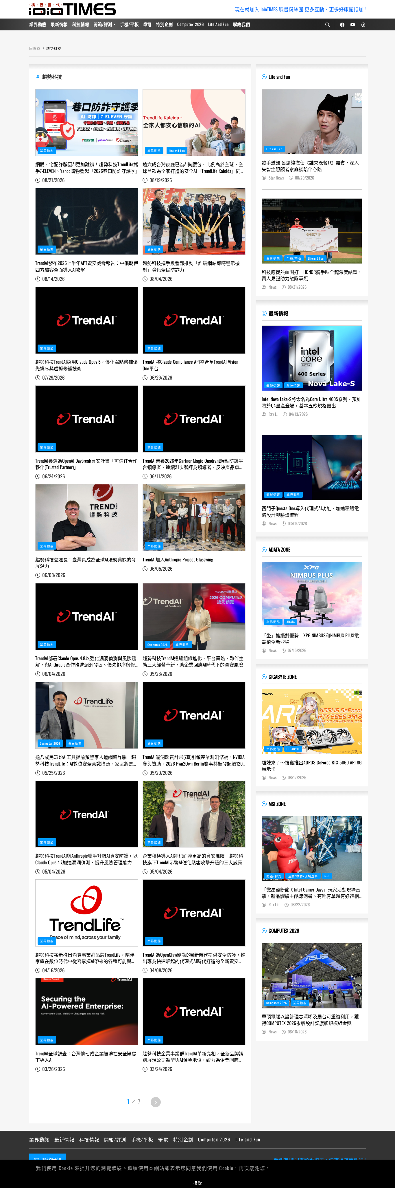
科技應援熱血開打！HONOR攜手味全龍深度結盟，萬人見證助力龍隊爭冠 (312, 275)
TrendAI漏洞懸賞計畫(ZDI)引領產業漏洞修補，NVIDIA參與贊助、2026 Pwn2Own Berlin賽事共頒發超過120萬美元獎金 (194, 760)
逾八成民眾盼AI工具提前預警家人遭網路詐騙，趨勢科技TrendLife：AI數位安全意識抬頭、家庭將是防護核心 (86, 760)
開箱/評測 (102, 24)
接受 (197, 1182)
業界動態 (37, 24)
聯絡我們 (241, 24)
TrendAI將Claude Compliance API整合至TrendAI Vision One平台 (190, 364)
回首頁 (34, 48)
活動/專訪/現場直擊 (303, 876)
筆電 (147, 24)
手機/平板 (129, 24)
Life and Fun (218, 24)
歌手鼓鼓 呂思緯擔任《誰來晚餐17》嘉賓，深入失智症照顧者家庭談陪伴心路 (310, 165)
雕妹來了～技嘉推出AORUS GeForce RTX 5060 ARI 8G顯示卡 (312, 765)
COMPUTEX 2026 (284, 930)
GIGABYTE (293, 748)
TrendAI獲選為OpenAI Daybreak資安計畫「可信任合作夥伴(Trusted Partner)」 (86, 464)
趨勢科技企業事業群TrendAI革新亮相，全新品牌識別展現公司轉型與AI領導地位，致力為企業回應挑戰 (193, 1056)
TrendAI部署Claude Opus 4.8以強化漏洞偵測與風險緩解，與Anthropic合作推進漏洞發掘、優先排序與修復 (85, 661)
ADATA (291, 621)
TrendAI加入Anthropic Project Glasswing (178, 559)
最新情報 (59, 24)
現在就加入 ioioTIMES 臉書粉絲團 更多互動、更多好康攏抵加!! (300, 9)
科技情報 (80, 24)
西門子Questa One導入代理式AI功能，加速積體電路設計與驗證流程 (310, 511)
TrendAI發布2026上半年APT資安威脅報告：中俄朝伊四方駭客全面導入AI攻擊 (86, 266)
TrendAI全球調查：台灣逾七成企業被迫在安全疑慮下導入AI (85, 1056)
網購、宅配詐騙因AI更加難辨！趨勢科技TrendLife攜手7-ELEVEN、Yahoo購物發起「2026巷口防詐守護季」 (86, 167)
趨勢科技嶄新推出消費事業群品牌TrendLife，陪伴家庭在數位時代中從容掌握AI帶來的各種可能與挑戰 (85, 957)
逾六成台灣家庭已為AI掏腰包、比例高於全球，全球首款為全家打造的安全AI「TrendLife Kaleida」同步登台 (194, 167)
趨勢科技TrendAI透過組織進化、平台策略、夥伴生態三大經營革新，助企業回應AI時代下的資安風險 (193, 661)
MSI (327, 876)
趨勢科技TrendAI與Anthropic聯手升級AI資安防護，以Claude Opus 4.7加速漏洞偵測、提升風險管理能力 (86, 858)
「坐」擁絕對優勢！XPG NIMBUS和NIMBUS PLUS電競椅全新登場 (310, 638)
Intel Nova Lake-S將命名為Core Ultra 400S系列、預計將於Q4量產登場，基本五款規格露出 (311, 402)
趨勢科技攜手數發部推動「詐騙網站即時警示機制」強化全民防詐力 (191, 266)
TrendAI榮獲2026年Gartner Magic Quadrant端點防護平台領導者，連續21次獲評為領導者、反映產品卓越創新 (193, 464)
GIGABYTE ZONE (283, 676)
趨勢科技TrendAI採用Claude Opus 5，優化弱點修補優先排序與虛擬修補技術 (86, 364)
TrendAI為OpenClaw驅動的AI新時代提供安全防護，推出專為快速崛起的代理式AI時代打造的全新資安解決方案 (194, 957)
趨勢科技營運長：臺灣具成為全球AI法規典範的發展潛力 (85, 562)
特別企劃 (164, 24)
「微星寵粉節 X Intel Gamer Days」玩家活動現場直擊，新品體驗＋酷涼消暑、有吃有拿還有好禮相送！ (311, 892)
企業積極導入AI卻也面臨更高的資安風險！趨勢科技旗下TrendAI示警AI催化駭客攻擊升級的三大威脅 (193, 858)
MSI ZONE (277, 803)
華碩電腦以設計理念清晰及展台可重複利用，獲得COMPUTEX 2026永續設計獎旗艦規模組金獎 (310, 1019)
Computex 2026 (190, 24)
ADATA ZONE (279, 549)
